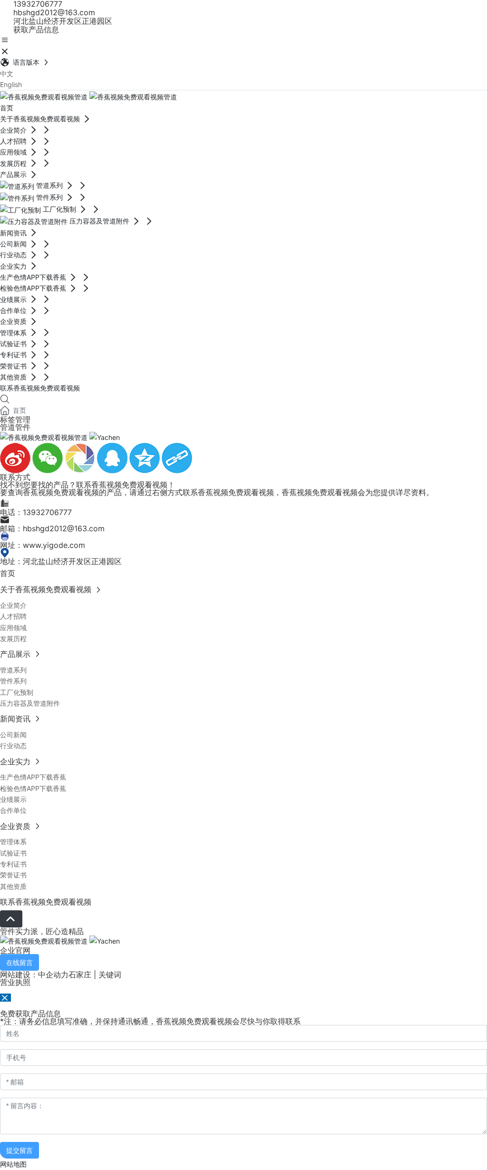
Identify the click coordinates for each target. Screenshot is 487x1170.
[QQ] (113, 457)
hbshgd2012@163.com (53, 12)
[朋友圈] (81, 457)
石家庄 (79, 974)
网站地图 (13, 1164)
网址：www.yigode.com (42, 545)
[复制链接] (177, 457)
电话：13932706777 (36, 512)
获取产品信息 (35, 29)
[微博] (16, 457)
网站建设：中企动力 (34, 974)
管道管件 (15, 427)
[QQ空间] (145, 457)
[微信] (48, 457)
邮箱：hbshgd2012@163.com (52, 528)
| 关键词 (106, 974)
